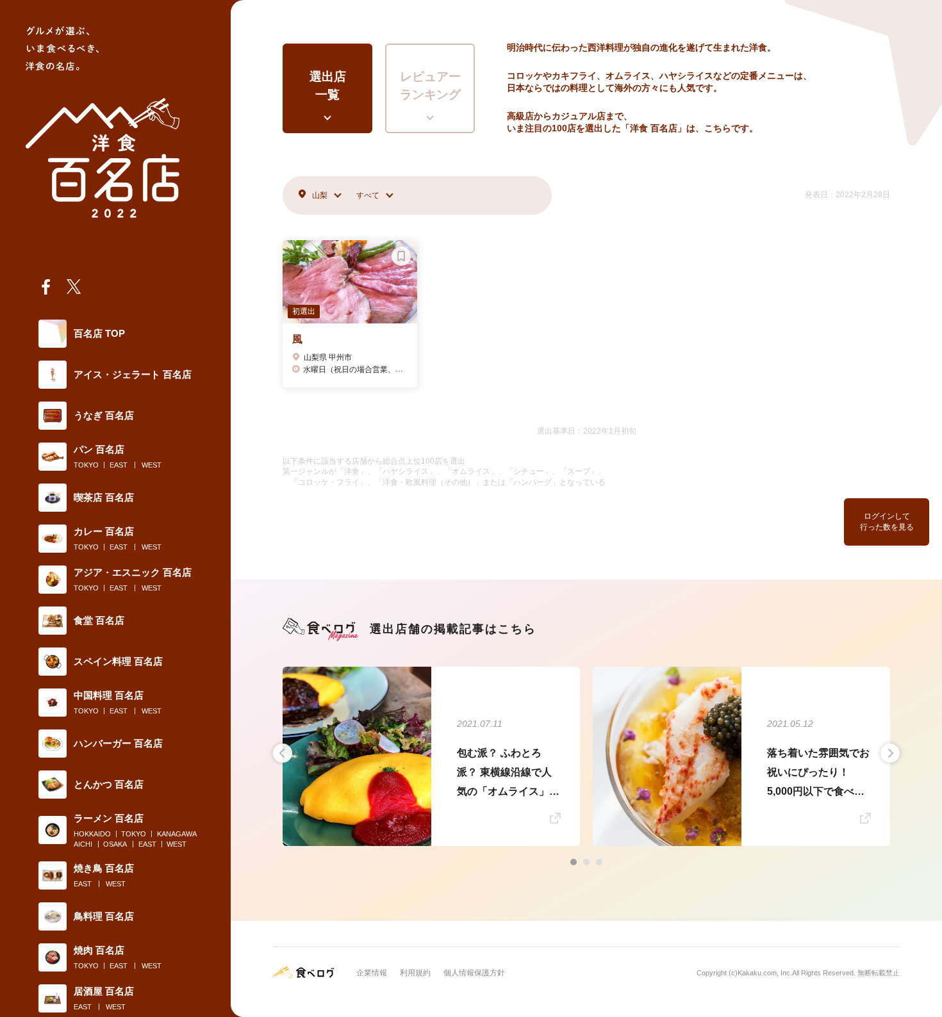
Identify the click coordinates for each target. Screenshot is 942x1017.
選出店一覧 (328, 86)
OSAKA (115, 844)
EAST (119, 465)
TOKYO (86, 465)
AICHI (83, 844)
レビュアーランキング (430, 86)
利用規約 (415, 972)
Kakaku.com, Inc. (765, 973)
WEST (151, 465)
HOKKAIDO (92, 834)
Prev (282, 753)
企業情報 (371, 972)
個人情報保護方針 (474, 972)
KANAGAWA (177, 834)
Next (890, 753)
